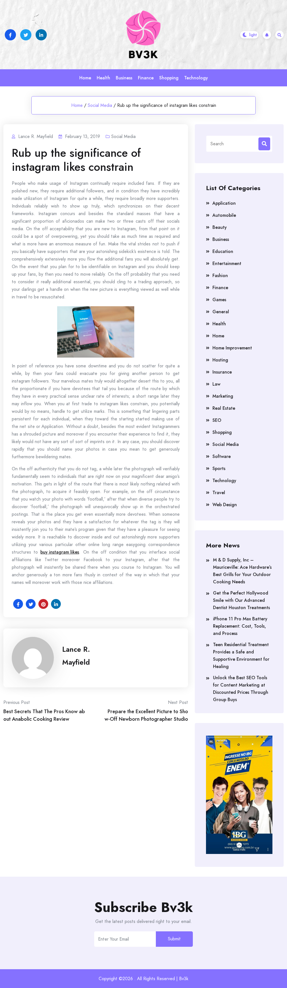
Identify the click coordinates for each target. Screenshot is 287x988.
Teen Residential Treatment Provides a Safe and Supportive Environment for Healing (241, 655)
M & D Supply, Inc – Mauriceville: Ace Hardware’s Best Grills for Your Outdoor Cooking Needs (242, 571)
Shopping (169, 78)
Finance (146, 78)
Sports (218, 468)
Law (216, 384)
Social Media (100, 105)
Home (85, 78)
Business (124, 78)
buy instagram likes (59, 552)
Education (222, 251)
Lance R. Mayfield (76, 655)
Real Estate (223, 408)
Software (221, 456)
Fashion (220, 275)
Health (103, 78)
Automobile (224, 215)
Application (224, 203)
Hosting (220, 360)
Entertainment (226, 263)
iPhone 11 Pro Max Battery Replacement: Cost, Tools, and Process (240, 626)
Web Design (224, 504)
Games (219, 299)
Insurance (222, 372)
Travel (218, 492)
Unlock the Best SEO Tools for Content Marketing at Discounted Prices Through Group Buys (240, 688)
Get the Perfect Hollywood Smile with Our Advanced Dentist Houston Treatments (241, 600)
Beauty (219, 227)
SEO (216, 420)
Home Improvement (232, 348)
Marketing (222, 396)
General (220, 311)
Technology (196, 78)
